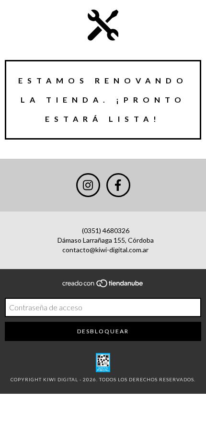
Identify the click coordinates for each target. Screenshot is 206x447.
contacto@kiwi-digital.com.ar (105, 250)
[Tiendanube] (103, 286)
